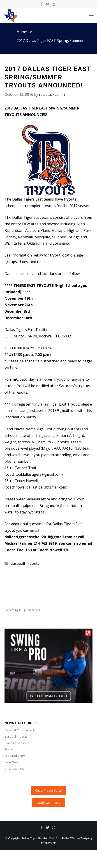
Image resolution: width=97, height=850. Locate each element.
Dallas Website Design (75, 838)
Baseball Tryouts (24, 563)
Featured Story (15, 756)
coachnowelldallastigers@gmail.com (36, 487)
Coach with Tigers (48, 803)
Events (9, 749)
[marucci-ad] (48, 702)
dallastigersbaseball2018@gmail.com (38, 536)
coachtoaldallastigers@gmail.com (34, 474)
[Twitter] (48, 4)
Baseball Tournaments (20, 730)
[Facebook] (42, 4)
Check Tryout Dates (48, 790)
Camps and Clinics (17, 743)
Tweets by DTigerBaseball (22, 610)
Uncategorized (15, 768)
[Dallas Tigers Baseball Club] (10, 16)
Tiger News (12, 762)
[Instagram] (53, 4)
